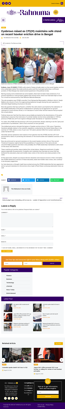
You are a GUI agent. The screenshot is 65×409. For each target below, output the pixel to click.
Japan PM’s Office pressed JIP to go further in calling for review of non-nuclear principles (22, 315)
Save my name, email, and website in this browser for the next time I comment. (28, 247)
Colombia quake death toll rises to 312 (14, 367)
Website (3, 241)
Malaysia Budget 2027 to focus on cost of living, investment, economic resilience (51, 325)
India (3, 27)
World (4, 364)
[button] (62, 3)
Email (3, 235)
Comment (4, 212)
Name (3, 229)
